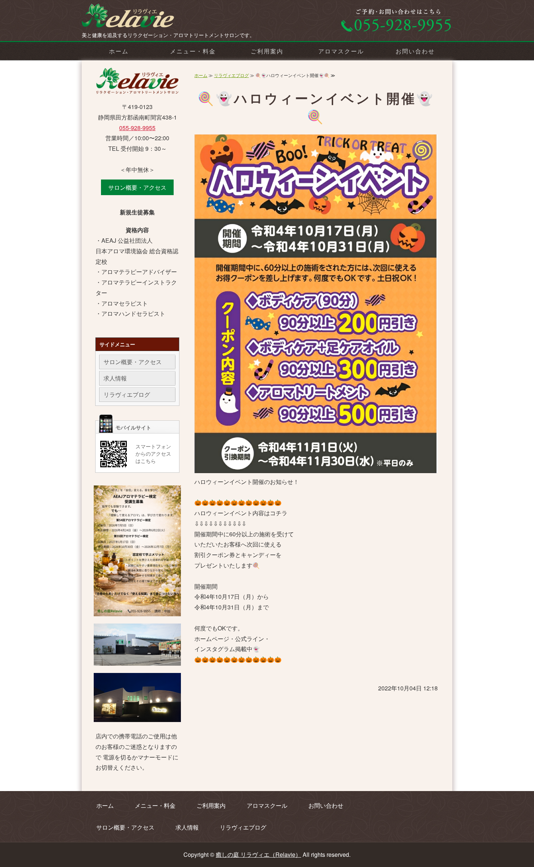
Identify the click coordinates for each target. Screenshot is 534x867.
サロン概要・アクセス (137, 187)
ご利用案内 (267, 51)
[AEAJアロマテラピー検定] (137, 610)
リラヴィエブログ (231, 75)
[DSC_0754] (137, 716)
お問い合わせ (415, 51)
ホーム (119, 51)
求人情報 (115, 378)
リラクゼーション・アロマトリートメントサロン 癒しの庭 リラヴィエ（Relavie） (136, 18)
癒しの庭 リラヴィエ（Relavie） (258, 854)
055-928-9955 (137, 128)
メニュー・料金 (192, 51)
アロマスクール (341, 51)
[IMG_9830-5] (137, 660)
